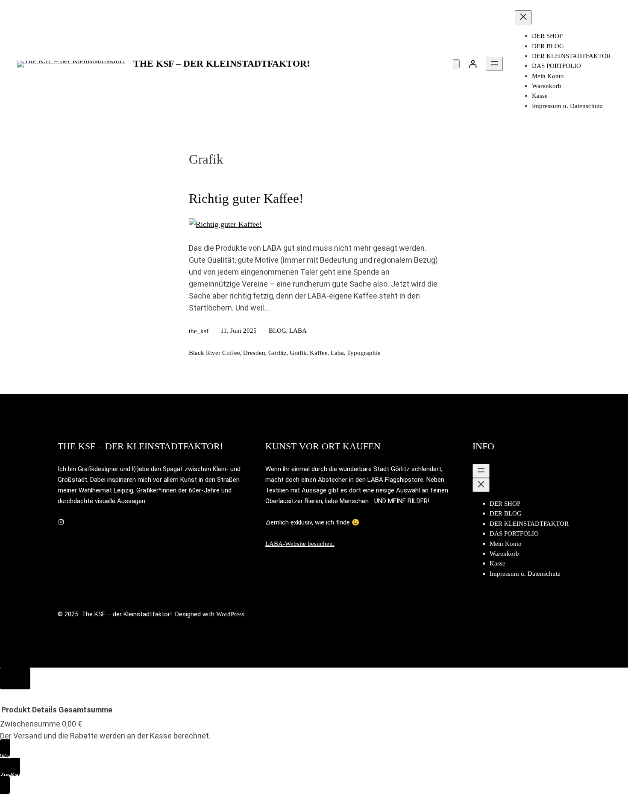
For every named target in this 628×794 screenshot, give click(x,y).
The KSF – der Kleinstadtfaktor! (221, 64)
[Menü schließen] (523, 17)
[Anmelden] (472, 63)
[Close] (15, 678)
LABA (298, 330)
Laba (337, 352)
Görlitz (277, 352)
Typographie (364, 352)
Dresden (254, 352)
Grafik (298, 352)
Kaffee (319, 352)
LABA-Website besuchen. (300, 543)
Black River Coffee (214, 352)
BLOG (277, 330)
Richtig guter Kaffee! (246, 198)
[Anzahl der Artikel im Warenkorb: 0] (456, 63)
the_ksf (198, 331)
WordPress (230, 614)
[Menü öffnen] (494, 64)
